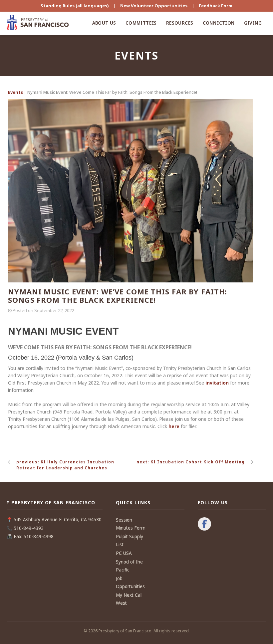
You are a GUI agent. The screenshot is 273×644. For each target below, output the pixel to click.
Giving (253, 23)
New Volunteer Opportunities (153, 6)
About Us (104, 23)
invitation (217, 383)
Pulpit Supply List (129, 541)
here (173, 426)
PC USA (124, 553)
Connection (219, 23)
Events (15, 92)
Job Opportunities (130, 582)
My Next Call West (129, 599)
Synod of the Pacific (129, 566)
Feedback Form (215, 6)
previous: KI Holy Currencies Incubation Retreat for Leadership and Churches (65, 465)
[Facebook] (204, 524)
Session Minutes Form (130, 524)
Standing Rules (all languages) (75, 6)
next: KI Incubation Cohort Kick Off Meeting (190, 462)
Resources (179, 23)
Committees (141, 23)
